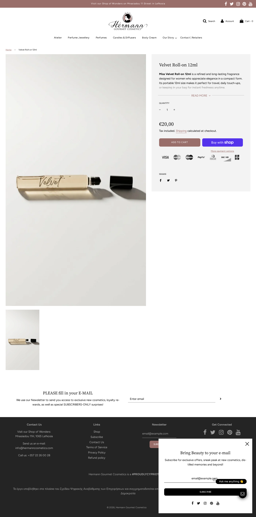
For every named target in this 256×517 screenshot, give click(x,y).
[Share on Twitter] (168, 180)
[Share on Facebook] (161, 180)
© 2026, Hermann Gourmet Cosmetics (127, 507)
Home (8, 49)
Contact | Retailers (191, 37)
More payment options (222, 151)
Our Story (168, 37)
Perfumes (101, 37)
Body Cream (149, 37)
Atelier (58, 37)
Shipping (181, 131)
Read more (199, 95)
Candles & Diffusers (124, 37)
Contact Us (96, 442)
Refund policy (96, 457)
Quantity (164, 103)
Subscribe (97, 437)
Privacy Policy (97, 452)
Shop (97, 431)
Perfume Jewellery (79, 37)
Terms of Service (96, 447)
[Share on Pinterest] (176, 180)
